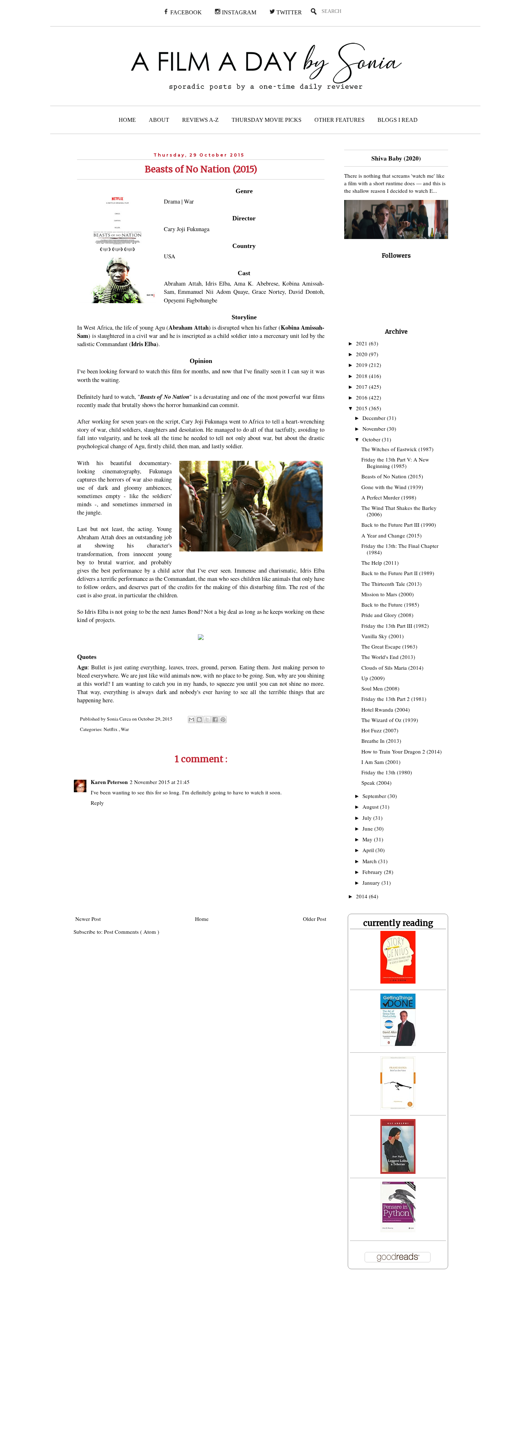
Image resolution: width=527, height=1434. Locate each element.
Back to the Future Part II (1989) (397, 573)
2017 (362, 386)
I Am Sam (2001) (380, 761)
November (374, 428)
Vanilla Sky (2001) (382, 636)
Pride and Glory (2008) (387, 614)
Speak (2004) (376, 782)
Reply (97, 802)
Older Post (314, 918)
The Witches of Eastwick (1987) (397, 449)
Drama (172, 201)
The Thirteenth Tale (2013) (391, 583)
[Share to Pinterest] (223, 719)
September (375, 795)
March (370, 861)
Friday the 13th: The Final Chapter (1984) (399, 549)
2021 (362, 343)
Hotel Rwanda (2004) (385, 709)
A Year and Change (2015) (391, 535)
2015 (362, 408)
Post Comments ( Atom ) (131, 931)
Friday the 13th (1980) (386, 772)
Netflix (111, 729)
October (372, 439)
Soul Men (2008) (380, 688)
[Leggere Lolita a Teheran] (398, 1171)
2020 (362, 354)
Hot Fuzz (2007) (379, 730)
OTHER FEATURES (339, 120)
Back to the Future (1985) (390, 604)
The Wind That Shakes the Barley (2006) (399, 511)
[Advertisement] (145, 1356)
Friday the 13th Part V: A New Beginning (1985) (395, 462)
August (371, 806)
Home (202, 918)
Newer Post (88, 918)
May (368, 839)
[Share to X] (207, 719)
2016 (362, 397)
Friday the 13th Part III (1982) (395, 625)
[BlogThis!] (199, 719)
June (368, 828)
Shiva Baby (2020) (396, 158)
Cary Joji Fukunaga (186, 229)
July (367, 817)
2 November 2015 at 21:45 (160, 781)
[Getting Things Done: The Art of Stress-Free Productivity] (398, 1043)
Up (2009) (373, 678)
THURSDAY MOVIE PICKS (267, 120)
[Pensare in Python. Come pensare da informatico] (398, 1230)
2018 (362, 375)
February (373, 871)
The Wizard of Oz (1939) (389, 719)
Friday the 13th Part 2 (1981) (393, 698)
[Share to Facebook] (215, 719)
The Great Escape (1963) (389, 646)
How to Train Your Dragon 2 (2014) (401, 751)
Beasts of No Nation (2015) (392, 476)
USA (169, 256)
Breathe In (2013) (381, 740)
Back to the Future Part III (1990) (398, 524)
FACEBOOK (185, 12)
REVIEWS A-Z (200, 120)
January (371, 882)
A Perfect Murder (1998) (388, 497)
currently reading (398, 923)
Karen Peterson (109, 782)
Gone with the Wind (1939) (392, 487)
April (368, 850)
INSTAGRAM (238, 12)
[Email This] (191, 719)
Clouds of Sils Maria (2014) (392, 667)
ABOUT (159, 120)
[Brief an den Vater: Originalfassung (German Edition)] (398, 1107)
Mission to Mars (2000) (387, 594)
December (374, 417)
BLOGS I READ (398, 120)
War (189, 201)
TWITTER (288, 12)
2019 (362, 364)
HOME (127, 120)
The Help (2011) (380, 562)
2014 (362, 896)
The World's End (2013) (388, 656)
